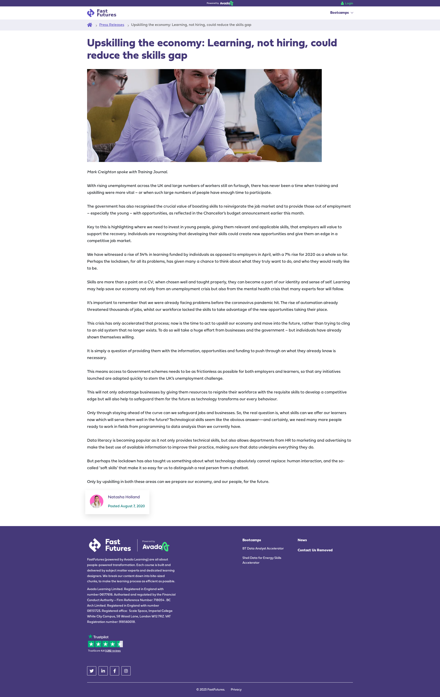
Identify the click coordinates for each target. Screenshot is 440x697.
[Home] (89, 25)
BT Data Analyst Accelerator (263, 548)
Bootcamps (339, 13)
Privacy (236, 689)
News (302, 540)
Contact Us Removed (315, 550)
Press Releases (111, 25)
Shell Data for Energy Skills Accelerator (261, 560)
